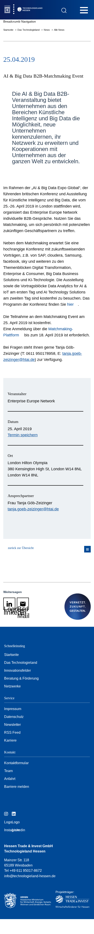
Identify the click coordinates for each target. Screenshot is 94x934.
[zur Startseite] (32, 10)
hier (70, 304)
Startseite (8, 29)
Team (8, 771)
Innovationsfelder (17, 670)
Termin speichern (23, 435)
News (47, 29)
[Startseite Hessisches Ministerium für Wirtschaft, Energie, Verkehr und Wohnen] (25, 900)
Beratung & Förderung (21, 678)
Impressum (12, 709)
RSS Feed (12, 732)
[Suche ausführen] (64, 10)
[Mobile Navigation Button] (84, 10)
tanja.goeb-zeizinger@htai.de (33, 509)
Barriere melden (16, 786)
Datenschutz (14, 717)
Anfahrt (9, 779)
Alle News (59, 29)
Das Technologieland (28, 29)
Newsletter (12, 724)
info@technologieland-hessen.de (30, 876)
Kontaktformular (16, 763)
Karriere (10, 740)
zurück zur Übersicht (21, 548)
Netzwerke (12, 686)
